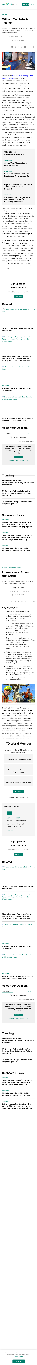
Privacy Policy (19, 1356)
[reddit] (22, 47)
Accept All (18, 1361)
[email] (25, 47)
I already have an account (18, 461)
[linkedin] (15, 47)
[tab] (7, 433)
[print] (34, 47)
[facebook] (12, 47)
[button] (3, 4)
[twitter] (18, 47)
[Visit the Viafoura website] (30, 441)
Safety (4, 14)
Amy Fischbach (18, 588)
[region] (18, 438)
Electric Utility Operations (11, 567)
